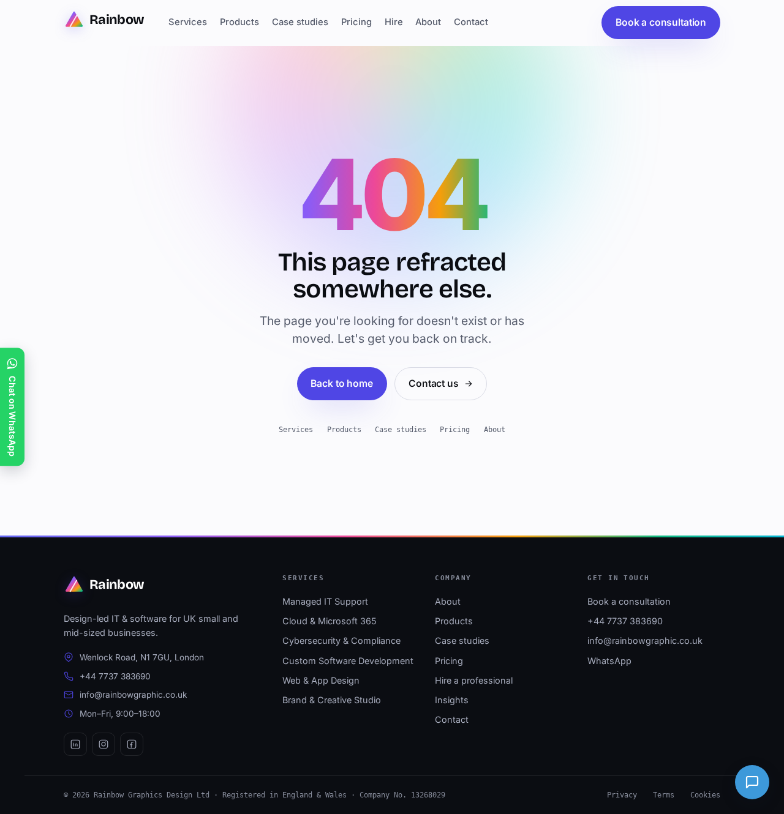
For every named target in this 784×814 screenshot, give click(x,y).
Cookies (705, 795)
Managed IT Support (325, 601)
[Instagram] (103, 744)
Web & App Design (321, 680)
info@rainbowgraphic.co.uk (133, 695)
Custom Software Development (347, 660)
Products (239, 22)
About (428, 22)
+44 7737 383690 (115, 676)
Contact (471, 22)
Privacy (622, 795)
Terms (663, 795)
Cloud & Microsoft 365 (329, 621)
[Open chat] (752, 782)
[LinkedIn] (75, 744)
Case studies (300, 22)
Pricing (356, 22)
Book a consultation (661, 22)
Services (187, 22)
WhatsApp (609, 660)
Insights (452, 700)
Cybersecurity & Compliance (341, 640)
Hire (394, 22)
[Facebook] (131, 744)
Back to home (341, 383)
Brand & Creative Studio (331, 700)
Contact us (433, 383)
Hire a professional (474, 680)
